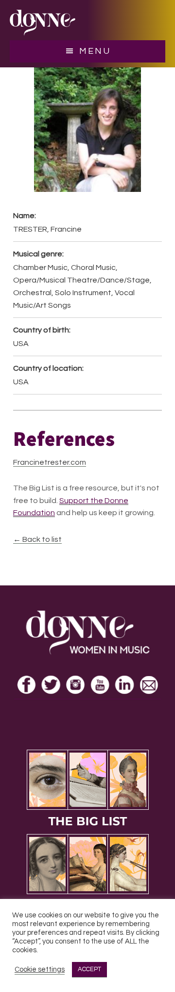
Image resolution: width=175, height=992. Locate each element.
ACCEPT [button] (89, 969)
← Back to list (37, 539)
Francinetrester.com (49, 462)
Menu (95, 51)
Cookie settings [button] (40, 969)
